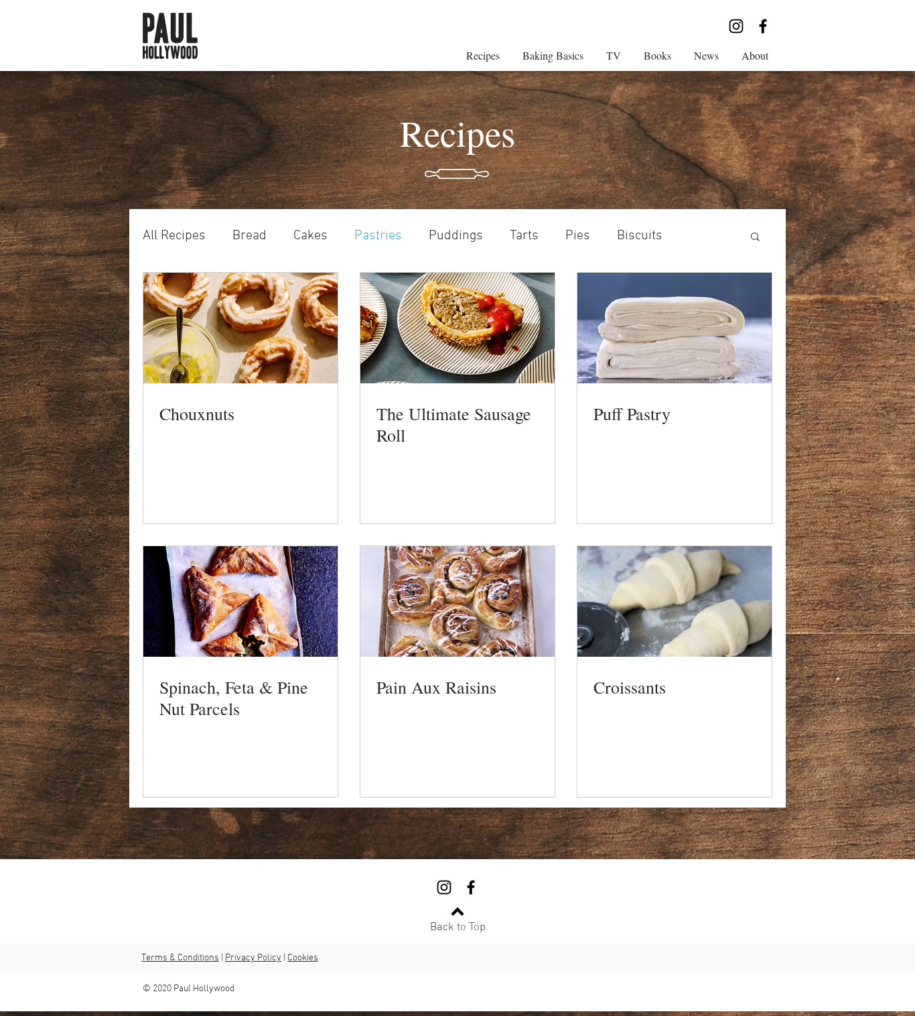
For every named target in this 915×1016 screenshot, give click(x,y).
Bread (249, 236)
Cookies (302, 958)
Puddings (456, 236)
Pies (577, 236)
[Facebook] (763, 26)
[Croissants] (674, 601)
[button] (755, 238)
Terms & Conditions (180, 958)
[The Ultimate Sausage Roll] (457, 328)
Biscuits (639, 236)
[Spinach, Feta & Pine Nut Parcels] (240, 601)
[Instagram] (736, 26)
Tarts (524, 236)
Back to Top (458, 927)
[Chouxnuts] (240, 328)
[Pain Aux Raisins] (457, 601)
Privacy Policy (253, 958)
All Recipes (174, 236)
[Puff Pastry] (674, 328)
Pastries (378, 236)
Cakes (310, 236)
